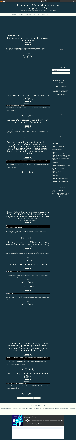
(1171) (59, 194)
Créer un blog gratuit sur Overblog (23, 408)
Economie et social (31, 99)
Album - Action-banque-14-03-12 (59, 146)
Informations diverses (27, 42)
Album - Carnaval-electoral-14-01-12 (59, 156)
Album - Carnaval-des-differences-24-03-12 (61, 155)
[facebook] (41, 1)
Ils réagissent (31, 246)
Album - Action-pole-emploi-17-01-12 (60, 153)
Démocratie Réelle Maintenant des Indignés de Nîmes (38, 7)
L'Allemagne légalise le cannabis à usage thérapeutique (27, 39)
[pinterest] (45, 1)
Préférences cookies (72, 408)
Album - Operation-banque (57, 177)
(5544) (57, 190)
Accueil (14, 14)
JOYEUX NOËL (28, 286)
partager (34, 423)
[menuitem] (14, 14)
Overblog (45, 405)
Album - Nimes (55, 175)
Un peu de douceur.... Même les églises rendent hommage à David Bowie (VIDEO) (27, 243)
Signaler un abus (38, 408)
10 (34, 398)
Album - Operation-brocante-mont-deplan (60, 178)
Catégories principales (30, 14)
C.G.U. (43, 408)
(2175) (56, 191)
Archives (43, 14)
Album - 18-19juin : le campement (59, 143)
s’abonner (28, 423)
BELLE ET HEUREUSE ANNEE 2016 (28, 264)
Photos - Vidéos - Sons (24, 220)
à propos (40, 423)
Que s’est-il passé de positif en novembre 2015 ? (27, 374)
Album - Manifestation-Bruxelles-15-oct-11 (61, 165)
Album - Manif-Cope (56, 164)
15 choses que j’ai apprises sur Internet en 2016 (28, 96)
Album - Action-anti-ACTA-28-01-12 (59, 145)
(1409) (61, 193)
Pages (38, 14)
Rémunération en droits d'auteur (49, 408)
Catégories (20, 14)
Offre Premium (57, 408)
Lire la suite (28, 53)
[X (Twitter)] (43, 1)
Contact (49, 14)
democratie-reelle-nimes (65, 93)
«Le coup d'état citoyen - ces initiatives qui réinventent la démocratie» (27, 121)
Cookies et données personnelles (64, 408)
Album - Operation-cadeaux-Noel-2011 (60, 180)
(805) (59, 196)
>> (39, 398)
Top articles (30, 408)
